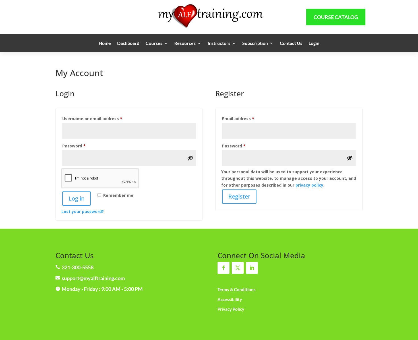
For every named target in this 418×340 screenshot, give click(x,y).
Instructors (219, 43)
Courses (154, 43)
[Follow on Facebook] (223, 268)
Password (83, 146)
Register (239, 196)
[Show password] (190, 158)
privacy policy (309, 185)
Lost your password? (82, 211)
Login (314, 43)
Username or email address (101, 118)
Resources (185, 43)
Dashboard (128, 43)
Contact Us (291, 43)
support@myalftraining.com (93, 278)
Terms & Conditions (237, 289)
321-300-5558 (78, 267)
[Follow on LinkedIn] (252, 268)
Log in (76, 198)
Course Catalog (336, 17)
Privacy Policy (231, 309)
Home (105, 43)
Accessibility (230, 299)
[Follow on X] (238, 268)
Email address (247, 118)
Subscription (255, 43)
